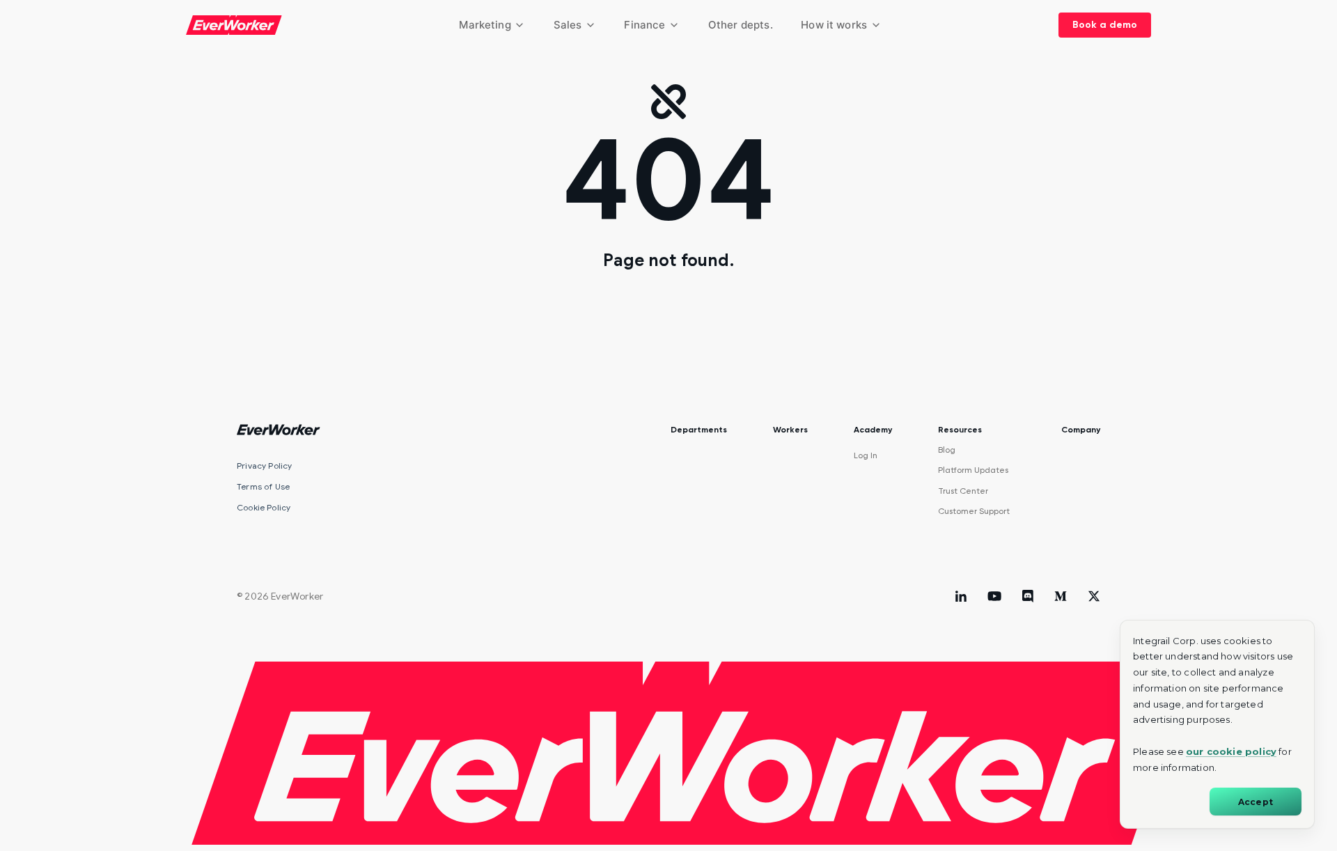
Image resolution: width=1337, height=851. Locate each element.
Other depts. (740, 24)
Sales (568, 24)
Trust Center (963, 491)
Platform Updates (973, 470)
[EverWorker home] (234, 25)
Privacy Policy (264, 465)
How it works (834, 24)
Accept (1255, 802)
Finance (644, 24)
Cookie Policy (263, 507)
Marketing (484, 24)
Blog (946, 450)
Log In (865, 455)
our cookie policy (1231, 751)
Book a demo (1104, 25)
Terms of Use (263, 486)
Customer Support (974, 511)
